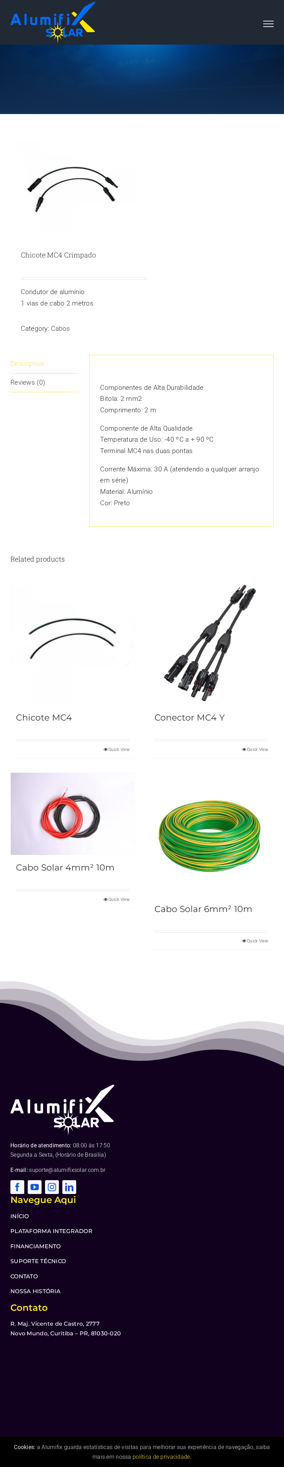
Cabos (60, 328)
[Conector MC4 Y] (211, 643)
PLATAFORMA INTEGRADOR (51, 1231)
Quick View (119, 749)
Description (27, 364)
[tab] (44, 364)
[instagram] (52, 1187)
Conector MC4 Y (189, 717)
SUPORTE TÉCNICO (38, 1261)
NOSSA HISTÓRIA (35, 1291)
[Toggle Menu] (269, 24)
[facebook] (17, 1187)
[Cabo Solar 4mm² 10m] (73, 814)
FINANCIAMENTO (35, 1246)
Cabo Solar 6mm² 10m (203, 909)
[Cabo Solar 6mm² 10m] (211, 835)
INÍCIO (19, 1216)
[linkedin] (69, 1187)
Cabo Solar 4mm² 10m (65, 867)
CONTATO (24, 1276)
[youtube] (35, 1187)
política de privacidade (161, 1457)
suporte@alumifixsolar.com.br (67, 1170)
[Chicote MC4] (73, 643)
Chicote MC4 (44, 717)
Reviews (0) (27, 382)
